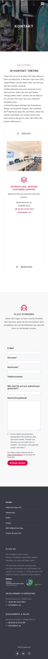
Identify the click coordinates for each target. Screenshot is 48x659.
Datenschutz (10, 513)
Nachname (12, 367)
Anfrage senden (17, 463)
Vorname (11, 358)
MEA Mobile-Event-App (14, 528)
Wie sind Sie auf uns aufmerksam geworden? (23, 387)
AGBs (8, 518)
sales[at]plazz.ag (24, 212)
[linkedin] (23, 653)
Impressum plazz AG (13, 507)
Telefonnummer (15, 377)
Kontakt (9, 502)
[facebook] (29, 653)
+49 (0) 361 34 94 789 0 (24, 209)
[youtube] (17, 653)
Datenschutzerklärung (15, 455)
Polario (8, 523)
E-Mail (10, 348)
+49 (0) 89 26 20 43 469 (16, 623)
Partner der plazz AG (13, 533)
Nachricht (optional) (17, 398)
